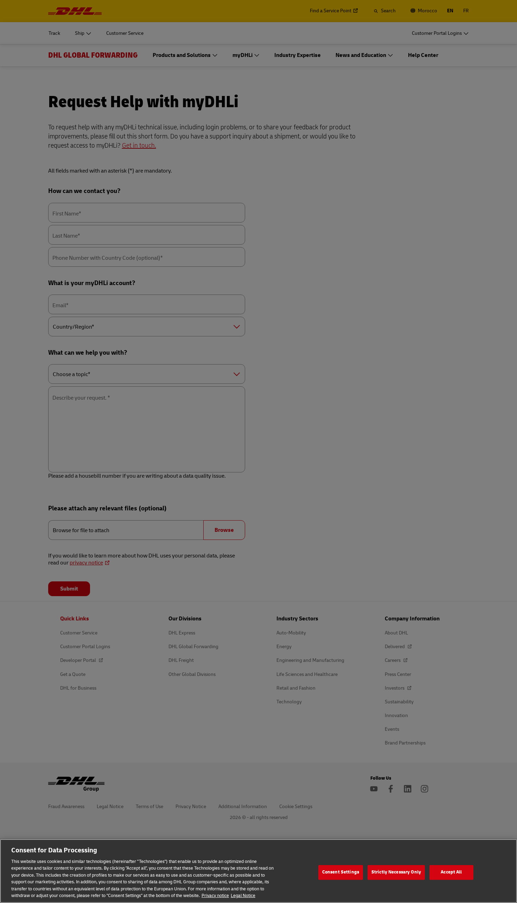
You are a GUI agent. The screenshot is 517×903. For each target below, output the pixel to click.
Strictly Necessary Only (396, 872)
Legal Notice (243, 895)
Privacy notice (215, 895)
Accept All (451, 872)
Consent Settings (340, 872)
